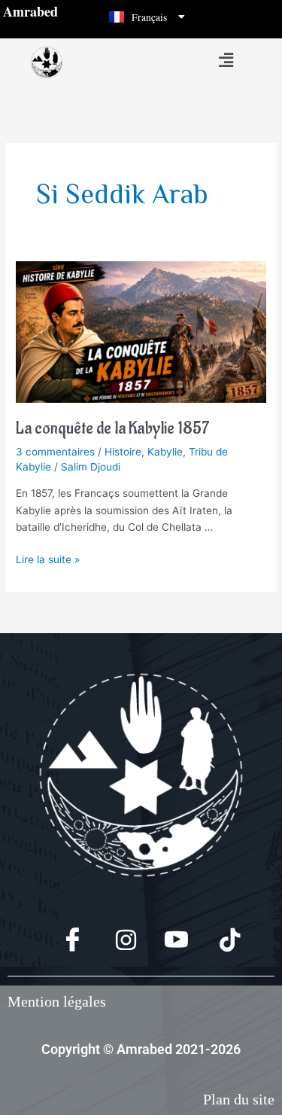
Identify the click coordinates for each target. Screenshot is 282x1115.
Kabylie (165, 452)
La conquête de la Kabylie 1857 (113, 429)
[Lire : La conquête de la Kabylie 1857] (141, 331)
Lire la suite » (48, 558)
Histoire (123, 452)
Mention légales (57, 1001)
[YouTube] (167, 941)
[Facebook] (63, 941)
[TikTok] (219, 941)
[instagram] (115, 941)
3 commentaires (55, 452)
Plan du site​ (238, 1099)
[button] (225, 60)
